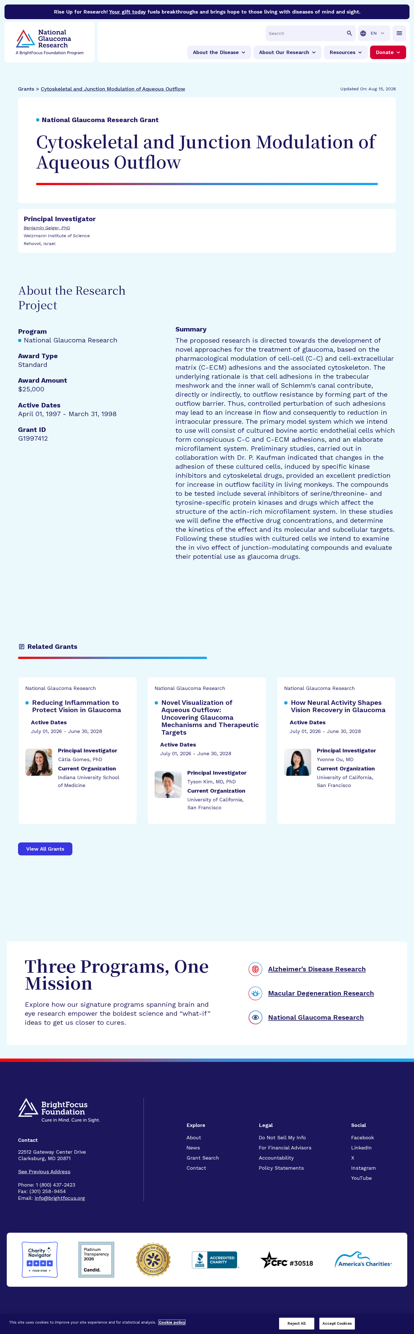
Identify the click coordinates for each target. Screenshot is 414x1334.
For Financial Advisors (285, 1148)
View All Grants (45, 849)
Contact (196, 1168)
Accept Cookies (337, 1323)
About (193, 1137)
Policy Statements (281, 1168)
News (193, 1148)
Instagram (363, 1168)
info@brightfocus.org (60, 1198)
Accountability (276, 1158)
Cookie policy (172, 1322)
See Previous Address (44, 1171)
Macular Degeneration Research (321, 993)
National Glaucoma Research (316, 1017)
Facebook (362, 1137)
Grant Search (202, 1158)
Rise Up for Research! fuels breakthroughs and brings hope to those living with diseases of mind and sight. (207, 12)
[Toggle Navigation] (399, 33)
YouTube (361, 1178)
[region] (207, 1324)
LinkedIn (361, 1148)
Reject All (297, 1323)
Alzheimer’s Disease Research (317, 969)
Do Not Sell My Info (282, 1137)
